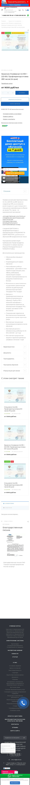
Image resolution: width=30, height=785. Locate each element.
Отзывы (15, 706)
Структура (15, 672)
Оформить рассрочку (15, 99)
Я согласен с (12, 182)
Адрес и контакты (9, 119)
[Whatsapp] (28, 15)
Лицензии (15, 679)
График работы (8, 116)
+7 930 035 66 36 (20, 15)
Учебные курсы (15, 626)
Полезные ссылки (15, 710)
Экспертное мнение (15, 650)
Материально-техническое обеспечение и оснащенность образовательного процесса (15, 683)
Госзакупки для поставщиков (15, 647)
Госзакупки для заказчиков (15, 645)
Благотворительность (15, 670)
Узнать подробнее (15, 5)
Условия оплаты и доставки (12, 114)
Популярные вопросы (15, 708)
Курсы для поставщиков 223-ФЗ (15, 634)
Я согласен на (13, 178)
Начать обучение (15, 103)
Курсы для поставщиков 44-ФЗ (15, 630)
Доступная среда (15, 687)
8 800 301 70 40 (8, 15)
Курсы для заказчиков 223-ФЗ (15, 632)
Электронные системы (15, 640)
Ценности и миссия (15, 668)
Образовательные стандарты (15, 703)
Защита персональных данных (15, 675)
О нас (15, 662)
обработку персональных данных (13, 178)
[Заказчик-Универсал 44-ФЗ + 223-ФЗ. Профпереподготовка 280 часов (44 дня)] (15, 41)
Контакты (15, 724)
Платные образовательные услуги (15, 689)
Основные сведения (15, 665)
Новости (15, 653)
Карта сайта (15, 730)
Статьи (15, 657)
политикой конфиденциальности (12, 181)
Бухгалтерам (15, 644)
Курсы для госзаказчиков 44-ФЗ (15, 629)
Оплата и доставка (15, 716)
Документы (15, 677)
